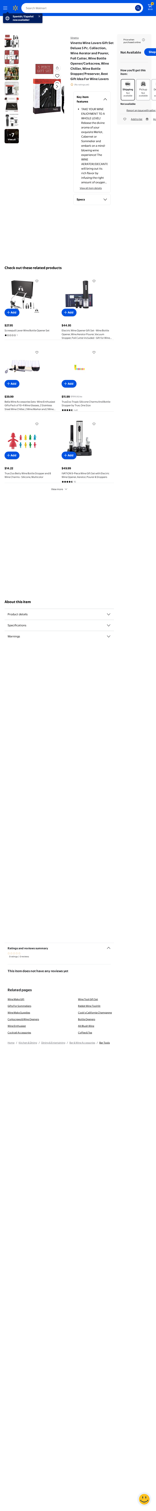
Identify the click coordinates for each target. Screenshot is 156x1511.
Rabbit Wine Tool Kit (89, 1005)
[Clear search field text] (133, 8)
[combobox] (82, 8)
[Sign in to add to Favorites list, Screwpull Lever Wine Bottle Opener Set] (37, 281)
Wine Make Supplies (19, 1012)
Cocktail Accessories (19, 1032)
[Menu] (6, 8)
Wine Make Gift (16, 999)
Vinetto (74, 37)
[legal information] (143, 39)
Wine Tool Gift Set (88, 999)
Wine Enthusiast (17, 1025)
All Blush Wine (86, 1025)
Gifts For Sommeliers (19, 1005)
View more (57, 489)
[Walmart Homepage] (15, 8)
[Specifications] (108, 625)
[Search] (138, 8)
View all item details (91, 188)
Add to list (136, 119)
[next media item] (56, 86)
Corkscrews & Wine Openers (23, 1019)
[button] (48, 89)
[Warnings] (108, 636)
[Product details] (108, 614)
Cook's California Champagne (95, 1012)
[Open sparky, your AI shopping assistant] (144, 1499)
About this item (18, 602)
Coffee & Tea (85, 1032)
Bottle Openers (86, 1019)
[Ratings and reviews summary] (108, 946)
